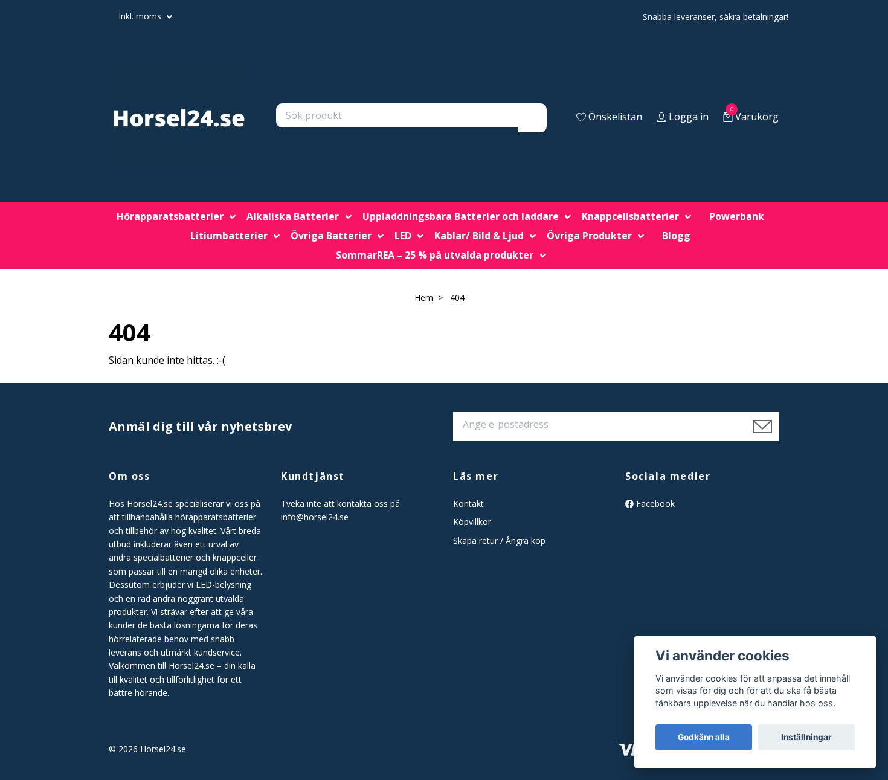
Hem (423, 297)
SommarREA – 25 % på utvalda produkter (434, 255)
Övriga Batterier (331, 235)
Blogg (676, 235)
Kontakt (468, 503)
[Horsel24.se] (178, 118)
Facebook (654, 503)
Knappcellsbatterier (630, 216)
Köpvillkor (472, 521)
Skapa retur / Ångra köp (499, 540)
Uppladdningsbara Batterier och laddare (460, 216)
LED (402, 235)
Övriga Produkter (589, 235)
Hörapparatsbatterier (170, 216)
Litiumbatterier (229, 235)
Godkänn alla (704, 737)
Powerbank (736, 216)
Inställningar (806, 737)
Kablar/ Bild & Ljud (479, 235)
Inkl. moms (141, 16)
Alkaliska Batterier (292, 216)
